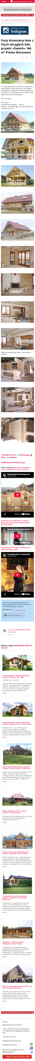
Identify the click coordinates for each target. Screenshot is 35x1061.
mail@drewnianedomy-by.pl (11, 1041)
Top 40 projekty (26, 10)
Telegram (28, 8)
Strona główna (5, 20)
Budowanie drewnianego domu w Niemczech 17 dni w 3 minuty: (15, 468)
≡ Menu (3, 1)
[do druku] (27, 57)
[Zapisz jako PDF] (32, 57)
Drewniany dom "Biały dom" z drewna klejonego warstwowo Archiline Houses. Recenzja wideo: (15, 523)
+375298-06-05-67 (9, 8)
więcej (4, 693)
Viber (23, 8)
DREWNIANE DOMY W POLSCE (19, 20)
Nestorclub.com (9, 1052)
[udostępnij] (23, 57)
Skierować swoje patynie (11, 10)
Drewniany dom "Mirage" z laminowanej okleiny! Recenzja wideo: (15, 548)
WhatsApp (18, 8)
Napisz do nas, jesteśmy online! (18, 1057)
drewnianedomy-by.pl (9, 1045)
